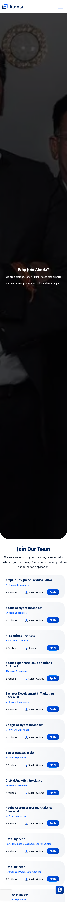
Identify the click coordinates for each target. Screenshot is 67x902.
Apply (53, 592)
